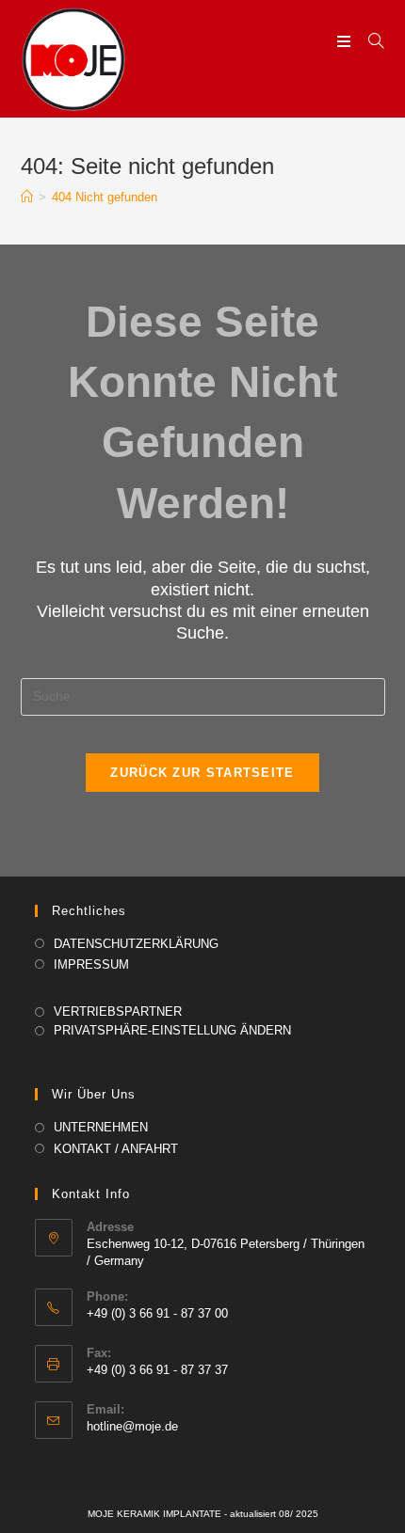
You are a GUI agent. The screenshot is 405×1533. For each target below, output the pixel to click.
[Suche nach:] (368, 42)
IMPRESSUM (91, 964)
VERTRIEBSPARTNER (118, 1011)
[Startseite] (27, 197)
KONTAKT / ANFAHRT (116, 1149)
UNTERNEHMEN (101, 1127)
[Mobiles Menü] (345, 42)
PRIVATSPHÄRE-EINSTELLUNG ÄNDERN (172, 1030)
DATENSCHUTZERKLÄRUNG (136, 944)
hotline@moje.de (132, 1426)
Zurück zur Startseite (202, 773)
